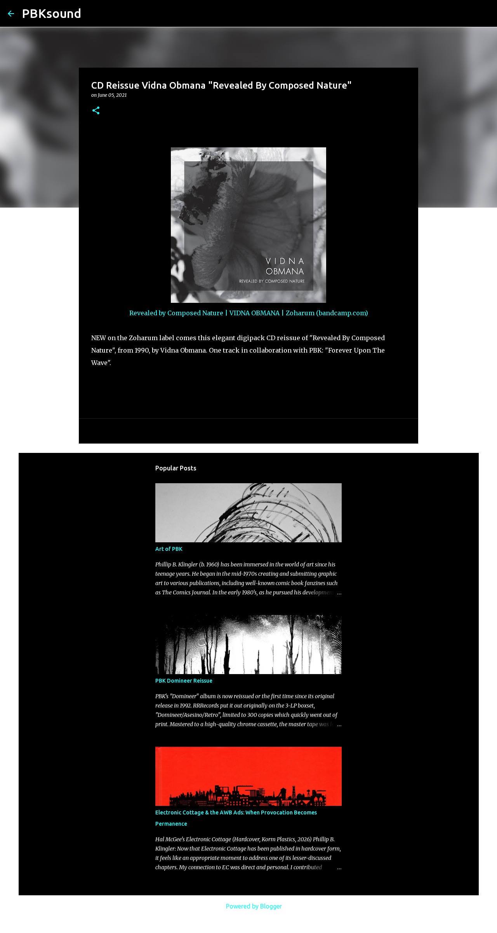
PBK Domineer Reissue (183, 681)
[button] (96, 111)
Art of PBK (168, 549)
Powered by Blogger (253, 906)
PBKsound (51, 13)
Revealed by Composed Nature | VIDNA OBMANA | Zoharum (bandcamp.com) (248, 313)
